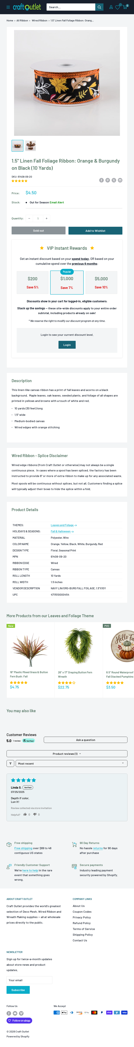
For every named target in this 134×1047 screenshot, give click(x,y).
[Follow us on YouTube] (15, 1013)
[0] (125, 7)
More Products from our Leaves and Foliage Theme (50, 615)
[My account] (111, 7)
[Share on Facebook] (101, 180)
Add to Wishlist (95, 230)
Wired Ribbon (39, 20)
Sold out (38, 230)
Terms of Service (84, 929)
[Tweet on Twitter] (114, 180)
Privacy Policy (82, 917)
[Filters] (10, 763)
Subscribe (18, 990)
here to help (30, 870)
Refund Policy (82, 923)
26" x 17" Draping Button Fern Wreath (75, 674)
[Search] (99, 7)
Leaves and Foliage (62, 525)
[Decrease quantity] (29, 218)
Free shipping (23, 848)
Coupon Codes (82, 911)
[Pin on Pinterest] (107, 180)
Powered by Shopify (18, 1036)
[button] (19, 180)
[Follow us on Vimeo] (21, 1013)
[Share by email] (120, 180)
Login (67, 345)
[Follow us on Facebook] (9, 1013)
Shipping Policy (83, 934)
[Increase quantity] (46, 218)
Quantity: (18, 218)
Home (10, 20)
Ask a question (85, 740)
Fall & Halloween (61, 531)
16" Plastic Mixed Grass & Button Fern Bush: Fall (29, 674)
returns (98, 848)
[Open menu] (8, 7)
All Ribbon (22, 20)
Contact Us (80, 940)
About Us (79, 906)
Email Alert (57, 202)
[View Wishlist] (118, 7)
